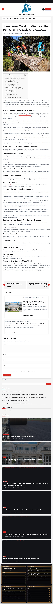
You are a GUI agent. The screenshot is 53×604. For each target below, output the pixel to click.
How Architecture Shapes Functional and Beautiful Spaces (12, 598)
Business (29, 594)
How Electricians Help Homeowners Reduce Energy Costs (12, 596)
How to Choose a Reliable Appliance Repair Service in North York (16, 400)
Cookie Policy (5, 582)
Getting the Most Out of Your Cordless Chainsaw (15, 88)
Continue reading (28, 315)
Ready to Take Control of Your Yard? (13, 97)
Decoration (29, 596)
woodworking (9, 184)
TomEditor (9, 321)
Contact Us (4, 576)
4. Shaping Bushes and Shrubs (12, 84)
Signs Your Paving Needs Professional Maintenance (13, 391)
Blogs (29, 590)
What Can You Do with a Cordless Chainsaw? (15, 78)
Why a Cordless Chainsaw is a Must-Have (13, 77)
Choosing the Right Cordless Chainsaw (13, 87)
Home (4, 18)
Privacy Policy (5, 578)
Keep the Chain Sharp (10, 90)
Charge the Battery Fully (12, 94)
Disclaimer (4, 580)
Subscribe (48, 9)
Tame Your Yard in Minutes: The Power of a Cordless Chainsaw (21, 18)
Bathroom (29, 601)
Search (4, 379)
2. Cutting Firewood (11, 81)
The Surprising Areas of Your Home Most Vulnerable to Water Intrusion (17, 403)
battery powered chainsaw (25, 115)
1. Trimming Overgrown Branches (12, 80)
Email (4, 360)
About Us (4, 574)
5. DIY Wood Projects (11, 85)
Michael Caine (7, 33)
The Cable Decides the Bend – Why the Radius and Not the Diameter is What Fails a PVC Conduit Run (24, 397)
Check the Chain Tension (11, 91)
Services (29, 592)
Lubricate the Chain (11, 93)
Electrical (5, 481)
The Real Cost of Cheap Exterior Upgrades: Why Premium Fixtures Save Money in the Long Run (22, 394)
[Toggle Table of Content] (24, 75)
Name (4, 354)
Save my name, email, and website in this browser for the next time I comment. (22, 371)
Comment (5, 344)
